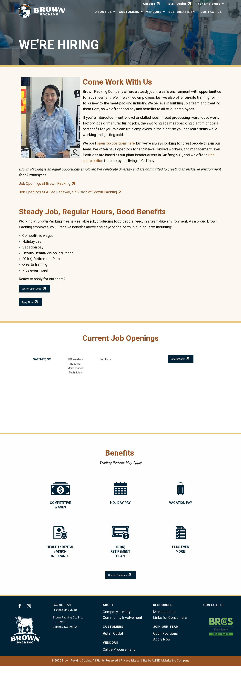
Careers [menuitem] (149, 3)
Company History (117, 612)
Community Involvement (122, 618)
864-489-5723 (62, 605)
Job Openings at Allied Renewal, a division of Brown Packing (68, 192)
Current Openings (117, 575)
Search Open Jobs (31, 288)
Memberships (164, 612)
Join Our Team (166, 626)
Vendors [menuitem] (153, 12)
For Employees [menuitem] (209, 3)
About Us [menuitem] (103, 12)
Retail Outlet (113, 633)
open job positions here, (116, 143)
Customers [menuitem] (129, 12)
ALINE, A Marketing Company (170, 660)
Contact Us (214, 605)
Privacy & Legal (130, 660)
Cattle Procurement (119, 649)
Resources (163, 605)
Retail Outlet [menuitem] (176, 3)
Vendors (110, 642)
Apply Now (27, 302)
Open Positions (165, 633)
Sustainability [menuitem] (181, 12)
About (108, 605)
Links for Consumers (170, 618)
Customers (113, 626)
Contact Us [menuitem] (211, 12)
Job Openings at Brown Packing (44, 183)
